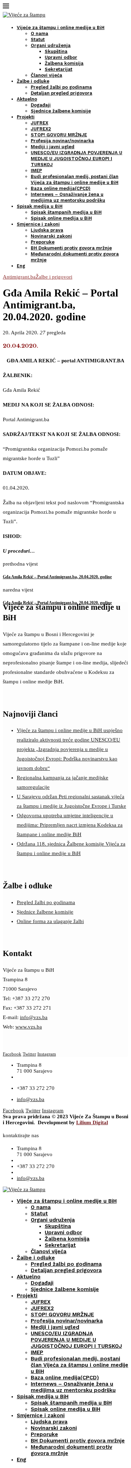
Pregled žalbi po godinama (61, 87)
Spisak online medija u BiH (61, 218)
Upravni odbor (61, 57)
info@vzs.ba (34, 1017)
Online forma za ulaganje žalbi (50, 921)
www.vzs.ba (28, 1027)
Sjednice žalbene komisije (61, 111)
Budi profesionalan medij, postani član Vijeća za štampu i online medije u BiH (79, 1365)
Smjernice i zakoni (38, 224)
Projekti (26, 117)
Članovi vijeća (46, 75)
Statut (38, 39)
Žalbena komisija (64, 63)
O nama (39, 33)
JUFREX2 (41, 128)
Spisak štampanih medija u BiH (66, 212)
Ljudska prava (47, 230)
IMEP (36, 170)
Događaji (41, 105)
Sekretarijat (58, 69)
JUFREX (39, 122)
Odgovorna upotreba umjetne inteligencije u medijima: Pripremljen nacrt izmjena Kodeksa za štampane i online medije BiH (70, 825)
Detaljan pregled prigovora (61, 93)
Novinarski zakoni (51, 236)
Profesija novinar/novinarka (62, 140)
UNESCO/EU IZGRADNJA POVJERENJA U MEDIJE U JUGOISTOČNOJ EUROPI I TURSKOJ (76, 158)
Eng (21, 265)
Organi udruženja (51, 45)
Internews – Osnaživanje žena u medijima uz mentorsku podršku (73, 1387)
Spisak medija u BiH (40, 206)
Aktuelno (27, 99)
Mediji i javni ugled (52, 146)
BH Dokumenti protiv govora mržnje (71, 248)
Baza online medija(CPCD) (60, 188)
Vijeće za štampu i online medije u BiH (60, 27)
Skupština (56, 51)
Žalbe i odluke (33, 81)
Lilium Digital (92, 1122)
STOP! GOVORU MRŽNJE (59, 134)
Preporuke (42, 242)
